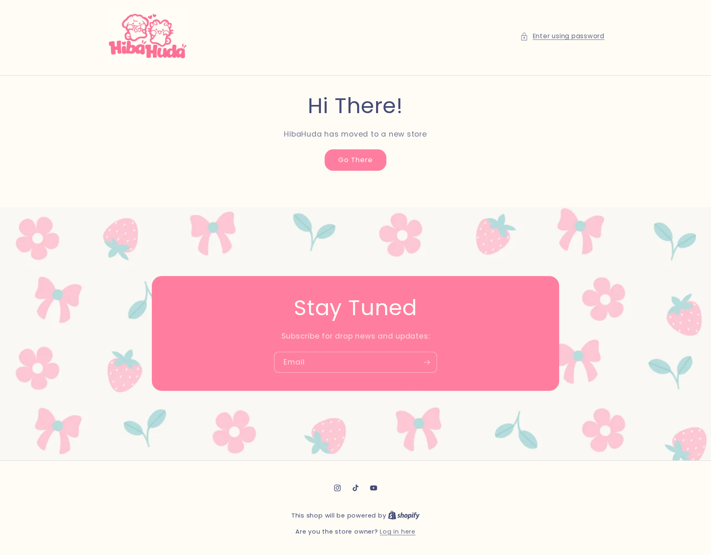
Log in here (397, 531)
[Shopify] (404, 515)
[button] (562, 36)
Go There (355, 160)
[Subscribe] (427, 362)
